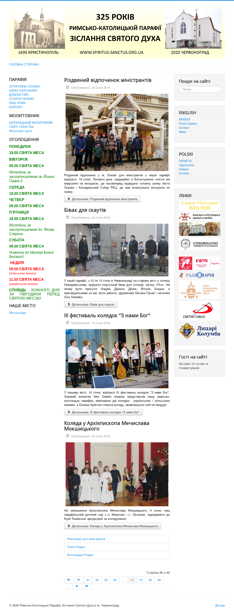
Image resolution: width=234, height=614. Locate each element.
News (182, 132)
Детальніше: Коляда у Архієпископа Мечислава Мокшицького (114, 526)
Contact (184, 128)
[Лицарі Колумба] (199, 330)
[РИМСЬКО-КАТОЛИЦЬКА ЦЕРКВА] (199, 216)
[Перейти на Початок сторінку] (69, 580)
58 (150, 580)
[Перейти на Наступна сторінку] (77, 586)
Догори (220, 605)
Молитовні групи (20, 131)
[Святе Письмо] (199, 205)
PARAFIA (185, 161)
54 (115, 580)
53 (106, 580)
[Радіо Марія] (199, 274)
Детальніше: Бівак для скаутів (92, 304)
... (123, 580)
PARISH (184, 119)
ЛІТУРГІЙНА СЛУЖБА (24, 86)
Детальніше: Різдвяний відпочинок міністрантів (104, 199)
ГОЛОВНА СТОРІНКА (24, 64)
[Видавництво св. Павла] (199, 310)
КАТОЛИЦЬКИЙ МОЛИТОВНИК (31, 123)
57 (141, 580)
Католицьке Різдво (80, 555)
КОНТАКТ (16, 107)
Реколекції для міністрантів (86, 539)
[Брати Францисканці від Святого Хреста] (199, 289)
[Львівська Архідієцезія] (199, 228)
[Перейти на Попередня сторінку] (79, 580)
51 (88, 580)
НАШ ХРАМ (17, 103)
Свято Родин (76, 547)
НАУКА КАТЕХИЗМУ (23, 90)
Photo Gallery (188, 123)
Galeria (183, 169)
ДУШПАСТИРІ (19, 95)
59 (159, 580)
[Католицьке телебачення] (199, 263)
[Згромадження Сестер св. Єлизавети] (199, 244)
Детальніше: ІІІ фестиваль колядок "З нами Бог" (105, 412)
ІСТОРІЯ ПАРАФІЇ (21, 99)
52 (97, 580)
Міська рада (17, 313)
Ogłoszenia (186, 165)
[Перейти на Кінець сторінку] (87, 586)
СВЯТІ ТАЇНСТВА (21, 127)
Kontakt (184, 173)
